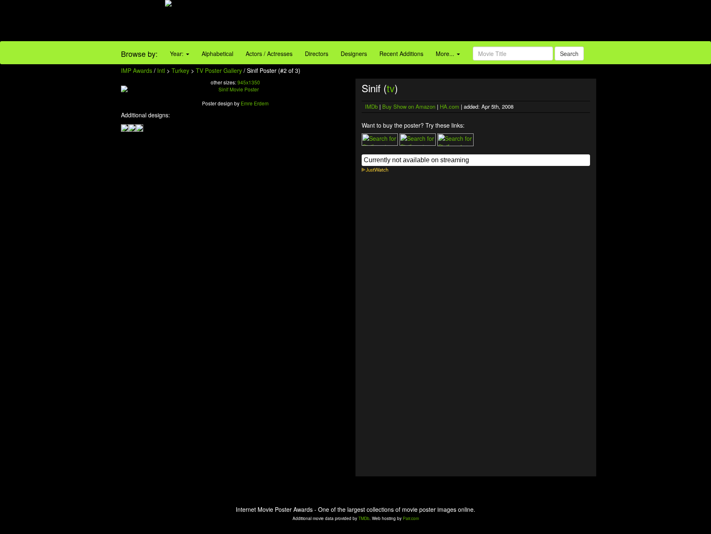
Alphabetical (217, 53)
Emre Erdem (255, 103)
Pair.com (411, 518)
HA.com (449, 106)
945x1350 (248, 82)
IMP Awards (136, 70)
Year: (177, 53)
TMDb (363, 518)
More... (446, 53)
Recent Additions (401, 53)
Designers (354, 53)
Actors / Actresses (269, 53)
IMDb (371, 106)
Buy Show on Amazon (408, 106)
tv (391, 88)
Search (569, 53)
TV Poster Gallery (219, 70)
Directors (316, 53)
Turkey (180, 70)
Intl (161, 70)
